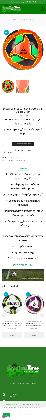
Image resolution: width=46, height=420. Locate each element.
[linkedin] (19, 161)
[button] (4, 50)
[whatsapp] (22, 161)
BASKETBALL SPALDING (27, 20)
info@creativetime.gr (17, 2)
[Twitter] (7, 161)
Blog (27, 383)
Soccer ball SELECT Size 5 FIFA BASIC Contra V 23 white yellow (12, 324)
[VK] (12, 161)
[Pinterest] (14, 161)
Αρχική (12, 383)
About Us (20, 383)
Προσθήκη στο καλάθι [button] (11, 334)
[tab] (23, 169)
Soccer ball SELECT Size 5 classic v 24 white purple (34, 324)
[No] (43, 410)
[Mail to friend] (17, 161)
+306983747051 (31, 2)
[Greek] (7, 417)
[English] (3, 417)
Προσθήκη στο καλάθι (24, 144)
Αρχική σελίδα (16, 20)
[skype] (24, 161)
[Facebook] (9, 161)
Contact (33, 383)
